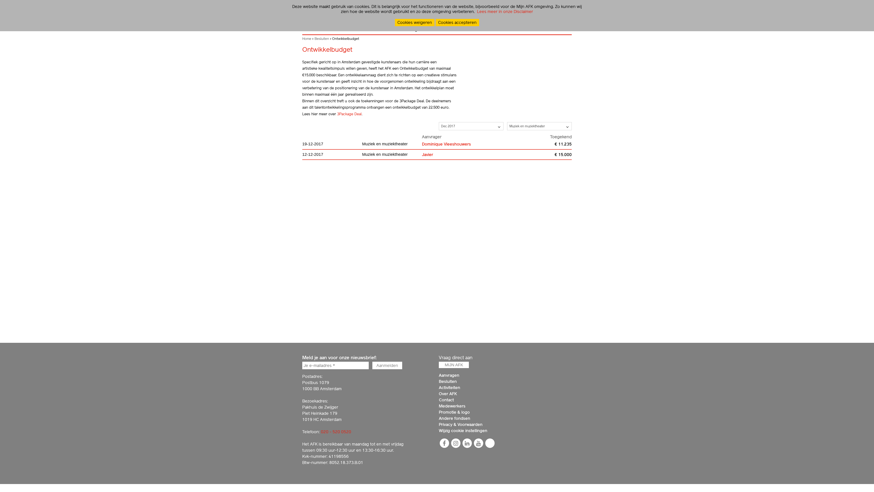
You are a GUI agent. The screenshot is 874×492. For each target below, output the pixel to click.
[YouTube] (478, 443)
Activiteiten (449, 387)
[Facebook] (444, 443)
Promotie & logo (454, 412)
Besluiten (322, 39)
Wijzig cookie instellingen (463, 430)
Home (306, 39)
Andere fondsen (454, 418)
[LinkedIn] (467, 443)
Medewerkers (452, 406)
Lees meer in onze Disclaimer (504, 11)
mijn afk (454, 365)
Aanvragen (449, 375)
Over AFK (448, 393)
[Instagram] (455, 443)
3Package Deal (349, 114)
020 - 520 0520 (336, 431)
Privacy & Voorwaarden (461, 424)
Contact (446, 399)
